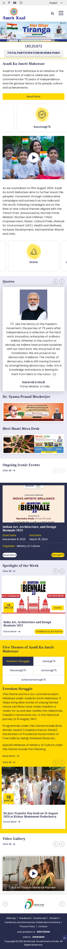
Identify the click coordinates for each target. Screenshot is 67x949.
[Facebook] (9, 3)
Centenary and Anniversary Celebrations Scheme (32, 922)
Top (65, 937)
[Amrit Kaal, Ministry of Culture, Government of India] (14, 13)
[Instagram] (21, 3)
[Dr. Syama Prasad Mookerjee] (33, 412)
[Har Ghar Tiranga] (33, 444)
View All (7, 470)
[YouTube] (15, 3)
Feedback (25, 918)
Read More (33, 96)
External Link (33, 32)
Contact (42, 926)
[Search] (52, 13)
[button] (62, 31)
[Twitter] (5, 3)
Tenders (53, 918)
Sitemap (11, 918)
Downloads (40, 918)
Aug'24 (8, 800)
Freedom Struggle (17, 689)
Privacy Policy (27, 926)
